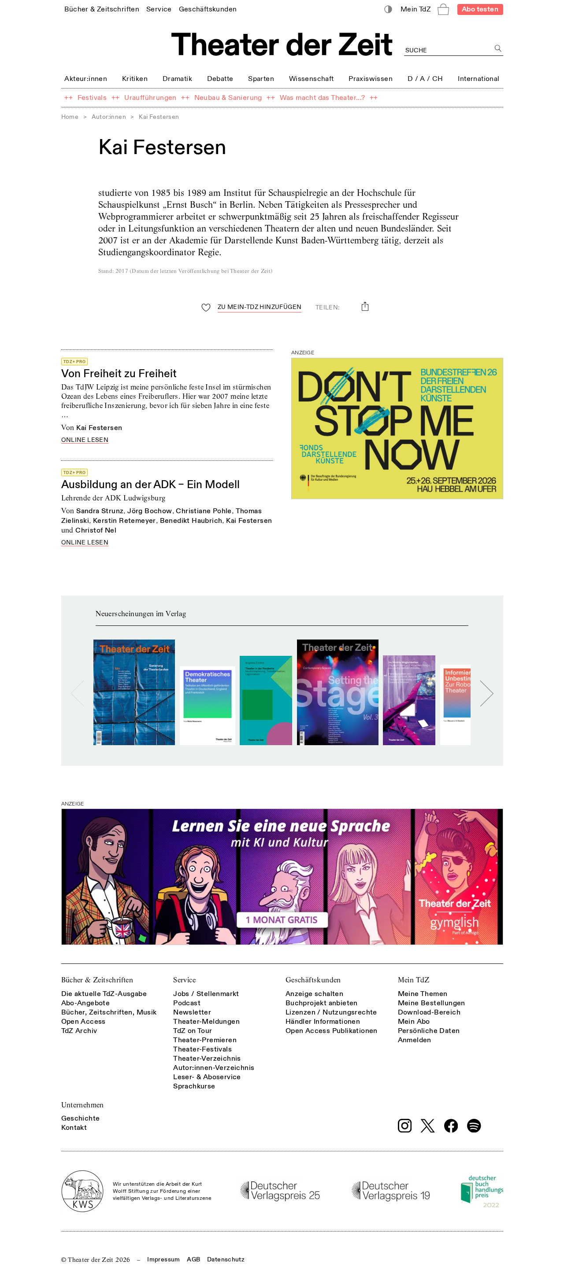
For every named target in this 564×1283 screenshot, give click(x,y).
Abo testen (480, 9)
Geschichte (80, 1118)
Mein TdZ (414, 980)
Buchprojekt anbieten (322, 1003)
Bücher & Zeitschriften (97, 980)
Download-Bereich (429, 1012)
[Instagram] (405, 1126)
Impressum (163, 1259)
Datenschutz (226, 1259)
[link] (101, 9)
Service (184, 980)
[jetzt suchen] (498, 48)
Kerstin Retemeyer (124, 520)
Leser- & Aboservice (207, 1077)
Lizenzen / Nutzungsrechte (331, 1012)
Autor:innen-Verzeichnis (213, 1067)
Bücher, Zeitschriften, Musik (109, 1012)
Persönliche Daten (429, 1030)
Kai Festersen (99, 427)
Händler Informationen (323, 1021)
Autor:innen (109, 117)
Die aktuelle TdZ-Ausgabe (104, 993)
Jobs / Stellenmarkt (206, 993)
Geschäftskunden (313, 980)
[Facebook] (451, 1126)
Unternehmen (82, 1105)
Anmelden (414, 1040)
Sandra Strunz (99, 511)
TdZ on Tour (192, 1030)
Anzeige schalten (314, 993)
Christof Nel (95, 530)
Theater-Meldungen (206, 1021)
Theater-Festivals (202, 1049)
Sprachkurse (194, 1086)
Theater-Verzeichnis (207, 1058)
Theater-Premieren (205, 1040)
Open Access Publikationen (332, 1030)
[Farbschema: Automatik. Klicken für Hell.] (388, 9)
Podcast (186, 1003)
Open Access (83, 1021)
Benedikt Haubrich (191, 520)
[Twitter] (428, 1125)
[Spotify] (474, 1126)
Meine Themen (423, 993)
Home (70, 117)
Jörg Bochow (149, 511)
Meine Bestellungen (431, 1003)
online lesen (85, 440)
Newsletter (192, 1012)
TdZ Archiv (79, 1030)
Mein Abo (414, 1021)
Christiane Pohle (203, 511)
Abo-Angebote (85, 1003)
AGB (193, 1259)
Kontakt (74, 1127)
